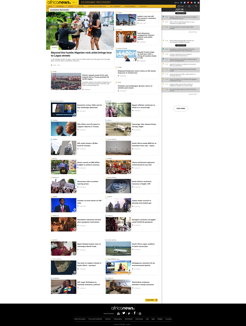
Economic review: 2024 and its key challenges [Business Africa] (89, 106)
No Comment (115, 6)
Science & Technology (97, 6)
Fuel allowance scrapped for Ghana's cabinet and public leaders (145, 36)
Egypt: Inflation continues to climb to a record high (143, 106)
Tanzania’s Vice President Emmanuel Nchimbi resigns (183, 69)
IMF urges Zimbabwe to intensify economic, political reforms (88, 283)
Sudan (119, 13)
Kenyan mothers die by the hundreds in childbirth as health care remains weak (181, 84)
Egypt (109, 101)
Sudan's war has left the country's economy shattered (146, 18)
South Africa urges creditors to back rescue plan (143, 245)
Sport (70, 6)
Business (60, 6)
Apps (153, 319)
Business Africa (57, 101)
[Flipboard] (129, 313)
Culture (80, 6)
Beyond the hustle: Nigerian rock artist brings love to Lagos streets (81, 54)
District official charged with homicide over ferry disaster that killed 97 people (182, 41)
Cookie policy (118, 319)
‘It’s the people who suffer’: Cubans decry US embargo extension (182, 74)
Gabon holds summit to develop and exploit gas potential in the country (141, 202)
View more (180, 108)
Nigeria (54, 47)
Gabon (109, 197)
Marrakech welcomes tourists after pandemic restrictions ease (89, 221)
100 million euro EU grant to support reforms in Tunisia (88, 125)
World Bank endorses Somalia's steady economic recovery (143, 283)
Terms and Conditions (95, 319)
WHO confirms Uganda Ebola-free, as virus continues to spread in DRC (182, 22)
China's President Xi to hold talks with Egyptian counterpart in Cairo (183, 79)
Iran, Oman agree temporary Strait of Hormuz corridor (183, 89)
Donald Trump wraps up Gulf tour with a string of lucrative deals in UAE (146, 55)
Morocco (55, 177)
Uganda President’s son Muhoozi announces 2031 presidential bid (183, 64)
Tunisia (54, 120)
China (54, 71)
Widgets (160, 319)
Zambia (54, 139)
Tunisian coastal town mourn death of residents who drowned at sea (181, 54)
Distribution (129, 319)
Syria (119, 82)
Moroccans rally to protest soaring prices (87, 183)
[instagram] (140, 313)
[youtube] (118, 313)
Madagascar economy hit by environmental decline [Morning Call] (143, 264)
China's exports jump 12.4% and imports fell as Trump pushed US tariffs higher (95, 77)
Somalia (110, 278)
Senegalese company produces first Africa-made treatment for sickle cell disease (182, 49)
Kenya (109, 120)
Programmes (130, 6)
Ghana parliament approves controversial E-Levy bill (143, 164)
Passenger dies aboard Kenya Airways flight (144, 125)
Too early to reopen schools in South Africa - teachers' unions (89, 264)
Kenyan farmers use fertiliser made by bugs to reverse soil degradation (183, 59)
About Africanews (79, 319)
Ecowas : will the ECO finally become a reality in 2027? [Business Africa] (183, 17)
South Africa (111, 139)
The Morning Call (113, 259)
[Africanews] (58, 2)
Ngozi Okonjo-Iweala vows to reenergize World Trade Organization (89, 245)
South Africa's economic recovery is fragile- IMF (141, 183)
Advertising (139, 319)
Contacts (108, 319)
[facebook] (135, 313)
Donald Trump (122, 48)
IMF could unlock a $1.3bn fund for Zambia (87, 144)
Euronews (169, 319)
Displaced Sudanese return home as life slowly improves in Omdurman (137, 72)
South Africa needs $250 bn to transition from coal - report (144, 144)
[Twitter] (124, 313)
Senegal (110, 216)
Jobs (147, 319)
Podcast (143, 6)
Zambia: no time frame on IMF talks (89, 202)
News (50, 6)
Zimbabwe (55, 278)
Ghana (119, 29)
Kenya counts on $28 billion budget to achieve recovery (88, 164)
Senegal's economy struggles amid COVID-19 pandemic (144, 221)
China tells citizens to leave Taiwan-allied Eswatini (182, 27)
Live (182, 6)
